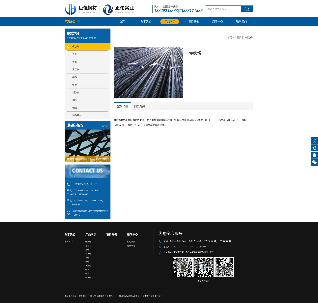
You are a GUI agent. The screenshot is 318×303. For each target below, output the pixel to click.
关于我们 (146, 21)
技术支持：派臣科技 (151, 296)
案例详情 (122, 106)
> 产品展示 (238, 37)
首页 (122, 21)
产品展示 (169, 21)
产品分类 (70, 21)
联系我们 (241, 21)
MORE (105, 126)
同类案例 (139, 106)
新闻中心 (217, 21)
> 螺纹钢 (248, 37)
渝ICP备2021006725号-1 (128, 296)
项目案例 (193, 21)
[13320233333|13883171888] (314, 147)
